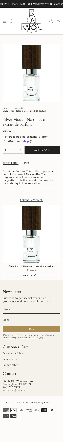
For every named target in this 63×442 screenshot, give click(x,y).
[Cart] (58, 21)
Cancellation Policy (13, 353)
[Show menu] (4, 21)
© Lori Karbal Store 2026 (15, 402)
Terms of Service (29, 337)
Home (6, 108)
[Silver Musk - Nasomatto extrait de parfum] (31, 234)
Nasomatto (18, 108)
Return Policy (10, 358)
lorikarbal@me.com (14, 390)
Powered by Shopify (41, 402)
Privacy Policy (9, 337)
